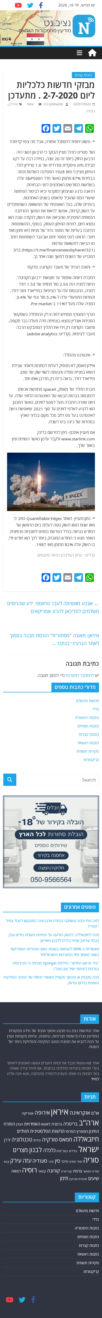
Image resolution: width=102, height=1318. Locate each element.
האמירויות (32, 1124)
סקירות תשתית (87, 751)
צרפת (77, 1171)
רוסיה (29, 1169)
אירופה (42, 1112)
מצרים (20, 1150)
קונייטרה (66, 1171)
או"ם (95, 1113)
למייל (95, 1078)
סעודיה (39, 1160)
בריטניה (70, 1124)
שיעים (93, 1178)
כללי (95, 709)
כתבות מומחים (88, 726)
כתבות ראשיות (88, 742)
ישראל (88, 1149)
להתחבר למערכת (80, 675)
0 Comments (53, 104)
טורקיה (50, 1139)
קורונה (53, 1170)
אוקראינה (80, 1112)
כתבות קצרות (83, 75)
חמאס (65, 1139)
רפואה (16, 1171)
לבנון (35, 1149)
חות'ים (23, 1131)
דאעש (45, 1124)
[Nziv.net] (92, 53)
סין (57, 1160)
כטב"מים (62, 1151)
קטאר (42, 1171)
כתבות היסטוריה (87, 717)
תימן (64, 1178)
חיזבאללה (86, 1138)
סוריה (91, 1160)
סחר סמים (75, 1162)
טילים (37, 1140)
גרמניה (56, 1124)
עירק (15, 1160)
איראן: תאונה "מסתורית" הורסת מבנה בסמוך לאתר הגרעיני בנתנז (54, 639)
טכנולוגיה (21, 1139)
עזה (27, 1160)
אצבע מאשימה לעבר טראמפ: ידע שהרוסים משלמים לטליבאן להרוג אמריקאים (53, 607)
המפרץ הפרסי (77, 1131)
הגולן (19, 1124)
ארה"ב (13, 104)
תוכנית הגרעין (78, 1179)
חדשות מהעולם (87, 700)
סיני (51, 1161)
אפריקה (27, 1113)
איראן (60, 1111)
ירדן (7, 1140)
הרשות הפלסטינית (47, 1131)
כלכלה (90, 111)
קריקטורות (91, 759)
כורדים (73, 1151)
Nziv (31, 104)
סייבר (64, 1161)
